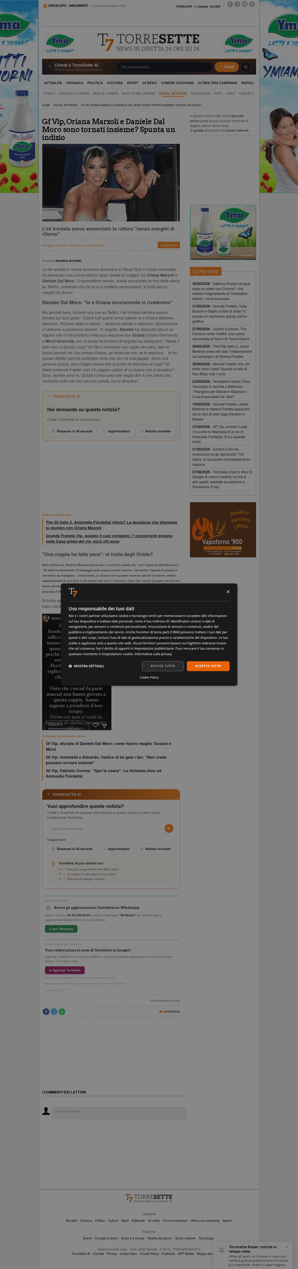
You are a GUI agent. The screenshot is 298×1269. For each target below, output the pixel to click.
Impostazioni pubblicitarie (154, 648)
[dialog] (149, 634)
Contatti (98, 1253)
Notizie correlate (158, 431)
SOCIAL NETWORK (65, 105)
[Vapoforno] (223, 529)
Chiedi (229, 66)
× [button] (228, 592)
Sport (125, 1220)
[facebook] (230, 4)
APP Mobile (186, 1253)
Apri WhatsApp (62, 929)
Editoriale (138, 1220)
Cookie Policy (149, 1253)
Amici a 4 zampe (132, 1238)
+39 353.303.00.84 (78, 915)
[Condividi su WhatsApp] (62, 1011)
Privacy (112, 1253)
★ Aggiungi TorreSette (65, 970)
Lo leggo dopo (169, 245)
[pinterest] (244, 4)
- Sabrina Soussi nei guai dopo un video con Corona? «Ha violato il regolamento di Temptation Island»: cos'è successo (221, 291)
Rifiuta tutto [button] (163, 666)
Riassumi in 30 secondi (74, 431)
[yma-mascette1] (238, 43)
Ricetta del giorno (160, 1238)
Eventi (87, 1238)
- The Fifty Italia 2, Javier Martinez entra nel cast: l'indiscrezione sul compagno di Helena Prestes (222, 351)
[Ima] (223, 232)
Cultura (113, 1220)
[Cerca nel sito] (246, 67)
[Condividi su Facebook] (46, 1011)
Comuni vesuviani (175, 1220)
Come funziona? (55, 990)
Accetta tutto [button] (208, 666)
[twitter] (237, 4)
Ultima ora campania (205, 1220)
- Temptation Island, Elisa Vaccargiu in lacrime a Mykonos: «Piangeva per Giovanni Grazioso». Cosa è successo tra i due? (221, 389)
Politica (100, 1220)
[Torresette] (149, 42)
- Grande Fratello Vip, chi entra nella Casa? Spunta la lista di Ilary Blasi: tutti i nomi (221, 369)
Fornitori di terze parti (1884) (158, 632)
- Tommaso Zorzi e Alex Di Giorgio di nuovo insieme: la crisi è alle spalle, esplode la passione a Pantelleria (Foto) (222, 479)
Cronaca (86, 1220)
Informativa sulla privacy (153, 654)
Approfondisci (119, 431)
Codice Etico (128, 1253)
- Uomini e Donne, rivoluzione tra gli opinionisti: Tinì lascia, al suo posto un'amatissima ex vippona (221, 457)
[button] (86, 666)
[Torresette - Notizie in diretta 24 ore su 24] (149, 1198)
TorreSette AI (81, 1253)
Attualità (71, 1220)
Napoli (227, 1220)
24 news (154, 1220)
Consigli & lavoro (106, 1238)
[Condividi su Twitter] (54, 1011)
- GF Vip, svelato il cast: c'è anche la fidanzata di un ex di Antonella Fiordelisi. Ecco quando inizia (220, 434)
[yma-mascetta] (59, 43)
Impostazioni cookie (117, 654)
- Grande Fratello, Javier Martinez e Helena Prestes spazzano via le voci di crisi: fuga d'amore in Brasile (221, 412)
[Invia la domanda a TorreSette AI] (169, 828)
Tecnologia (206, 1238)
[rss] (252, 4)
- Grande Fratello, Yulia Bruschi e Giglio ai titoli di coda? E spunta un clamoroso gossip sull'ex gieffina (219, 314)
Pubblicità (168, 1253)
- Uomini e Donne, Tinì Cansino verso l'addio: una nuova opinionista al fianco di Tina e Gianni (220, 333)
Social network (185, 1238)
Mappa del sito (207, 1253)
